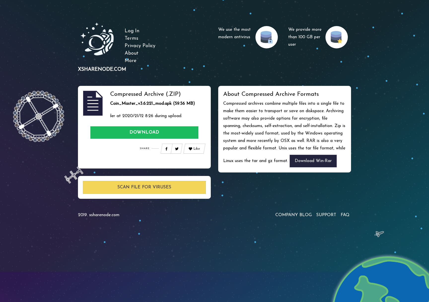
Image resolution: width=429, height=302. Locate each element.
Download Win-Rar (313, 161)
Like (196, 149)
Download (144, 132)
